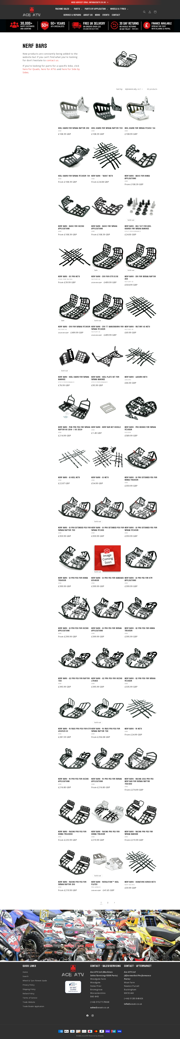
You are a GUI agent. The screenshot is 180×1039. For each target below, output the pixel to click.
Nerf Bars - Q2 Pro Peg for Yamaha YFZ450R (140, 679)
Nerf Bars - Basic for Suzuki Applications (71, 227)
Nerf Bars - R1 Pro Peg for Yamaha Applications (106, 780)
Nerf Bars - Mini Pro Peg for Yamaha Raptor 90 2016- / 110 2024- (74, 428)
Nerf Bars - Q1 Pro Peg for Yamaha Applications (106, 629)
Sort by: (119, 89)
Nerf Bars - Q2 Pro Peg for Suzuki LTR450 (106, 679)
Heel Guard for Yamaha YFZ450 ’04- (140, 128)
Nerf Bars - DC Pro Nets (69, 276)
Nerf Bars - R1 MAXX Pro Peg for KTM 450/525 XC (74, 730)
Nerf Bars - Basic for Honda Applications (137, 177)
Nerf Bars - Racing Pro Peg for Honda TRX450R (105, 832)
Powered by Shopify (96, 1036)
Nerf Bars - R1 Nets (133, 729)
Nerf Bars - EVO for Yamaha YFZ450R (74, 326)
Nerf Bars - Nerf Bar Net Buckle (106, 427)
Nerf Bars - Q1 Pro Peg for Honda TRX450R (73, 579)
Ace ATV (85, 1036)
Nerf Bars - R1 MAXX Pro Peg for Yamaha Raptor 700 (105, 730)
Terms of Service (30, 998)
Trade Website (29, 1002)
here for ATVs (48, 69)
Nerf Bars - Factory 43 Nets (137, 326)
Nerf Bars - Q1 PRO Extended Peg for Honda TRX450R (141, 478)
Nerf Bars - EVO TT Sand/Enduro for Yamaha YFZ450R (107, 327)
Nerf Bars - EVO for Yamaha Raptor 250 (140, 277)
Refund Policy (28, 993)
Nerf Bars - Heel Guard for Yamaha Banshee (73, 378)
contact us (52, 60)
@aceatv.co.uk (99, 1007)
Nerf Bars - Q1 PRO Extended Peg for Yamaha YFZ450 (107, 528)
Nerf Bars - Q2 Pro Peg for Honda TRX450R (140, 629)
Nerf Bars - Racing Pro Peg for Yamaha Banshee (139, 832)
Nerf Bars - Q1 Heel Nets (69, 477)
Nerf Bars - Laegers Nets (136, 377)
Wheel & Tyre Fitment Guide (35, 980)
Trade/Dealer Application (33, 1006)
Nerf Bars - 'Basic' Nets (102, 176)
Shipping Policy (29, 989)
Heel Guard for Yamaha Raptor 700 (107, 128)
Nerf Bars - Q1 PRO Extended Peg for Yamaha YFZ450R (141, 528)
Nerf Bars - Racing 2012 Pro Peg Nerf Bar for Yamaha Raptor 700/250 (139, 781)
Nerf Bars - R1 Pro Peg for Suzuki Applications (73, 780)
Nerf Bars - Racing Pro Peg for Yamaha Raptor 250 (72, 883)
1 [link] (101, 902)
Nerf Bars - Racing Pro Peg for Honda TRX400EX (72, 832)
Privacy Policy (28, 985)
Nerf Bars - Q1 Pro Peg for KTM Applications (139, 579)
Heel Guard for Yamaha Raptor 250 (73, 128)
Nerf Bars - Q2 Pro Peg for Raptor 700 (74, 679)
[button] (144, 12)
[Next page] (114, 902)
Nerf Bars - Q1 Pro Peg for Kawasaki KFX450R (107, 579)
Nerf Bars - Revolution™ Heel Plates (105, 883)
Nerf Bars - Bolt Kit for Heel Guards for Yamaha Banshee (138, 227)
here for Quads (31, 69)
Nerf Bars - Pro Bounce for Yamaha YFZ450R (140, 428)
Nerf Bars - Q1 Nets (100, 477)
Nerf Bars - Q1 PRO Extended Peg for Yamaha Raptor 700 (74, 528)
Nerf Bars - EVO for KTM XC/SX (104, 276)
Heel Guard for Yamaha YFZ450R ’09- (74, 176)
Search (26, 976)
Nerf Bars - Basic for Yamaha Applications (104, 227)
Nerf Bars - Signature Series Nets (140, 882)
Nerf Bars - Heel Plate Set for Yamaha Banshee (105, 378)
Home (25, 972)
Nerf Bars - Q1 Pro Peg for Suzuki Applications (73, 629)
